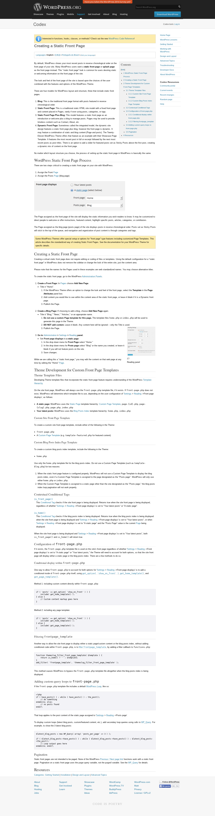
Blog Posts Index (81, 411)
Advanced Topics (99, 775)
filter (92, 647)
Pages (63, 283)
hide (122, 70)
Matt (136, 785)
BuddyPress (115, 789)
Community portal (167, 86)
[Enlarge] (128, 358)
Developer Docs (167, 70)
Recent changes (167, 95)
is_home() (39, 513)
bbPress (113, 793)
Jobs (36, 793)
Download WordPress (167, 14)
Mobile (70, 14)
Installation (66, 775)
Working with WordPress (165, 50)
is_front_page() (43, 499)
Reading (73, 335)
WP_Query (146, 722)
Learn (62, 789)
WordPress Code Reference (121, 38)
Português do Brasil (70, 55)
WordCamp (115, 782)
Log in (177, 24)
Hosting (123, 14)
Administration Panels (92, 276)
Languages (41, 55)
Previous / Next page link (111, 759)
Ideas (87, 793)
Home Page (165, 35)
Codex (39, 24)
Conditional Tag (48, 502)
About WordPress (167, 74)
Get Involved (94, 14)
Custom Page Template (110, 404)
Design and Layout (80, 775)
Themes (50, 14)
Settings (63, 335)
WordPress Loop (93, 686)
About (106, 14)
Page (55, 172)
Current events (166, 90)
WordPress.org (57, 7)
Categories (39, 775)
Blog (114, 14)
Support (81, 14)
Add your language (88, 55)
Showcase (38, 14)
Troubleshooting (167, 65)
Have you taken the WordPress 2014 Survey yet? (108, 1)
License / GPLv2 (142, 793)
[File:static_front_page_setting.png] (79, 210)
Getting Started (52, 775)
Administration (50, 335)
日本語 (57, 55)
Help (162, 104)
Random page (166, 99)
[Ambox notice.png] (38, 38)
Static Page (75, 404)
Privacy (137, 789)
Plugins (60, 14)
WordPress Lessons (168, 40)
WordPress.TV (116, 785)
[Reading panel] (141, 355)
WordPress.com (142, 782)
